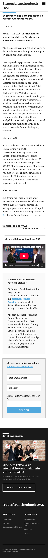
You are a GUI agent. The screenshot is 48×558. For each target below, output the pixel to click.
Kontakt (6, 523)
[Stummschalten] (37, 265)
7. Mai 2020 (9, 26)
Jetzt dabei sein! (19, 487)
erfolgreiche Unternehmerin (21, 468)
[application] (24, 256)
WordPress (15, 551)
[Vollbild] (42, 265)
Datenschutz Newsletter (20, 366)
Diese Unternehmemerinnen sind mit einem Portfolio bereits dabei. (21, 478)
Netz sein (28, 529)
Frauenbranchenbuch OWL (20, 5)
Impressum (7, 519)
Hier (5, 215)
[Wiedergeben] (6, 265)
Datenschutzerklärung (12, 527)
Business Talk (30, 519)
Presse (27, 533)
